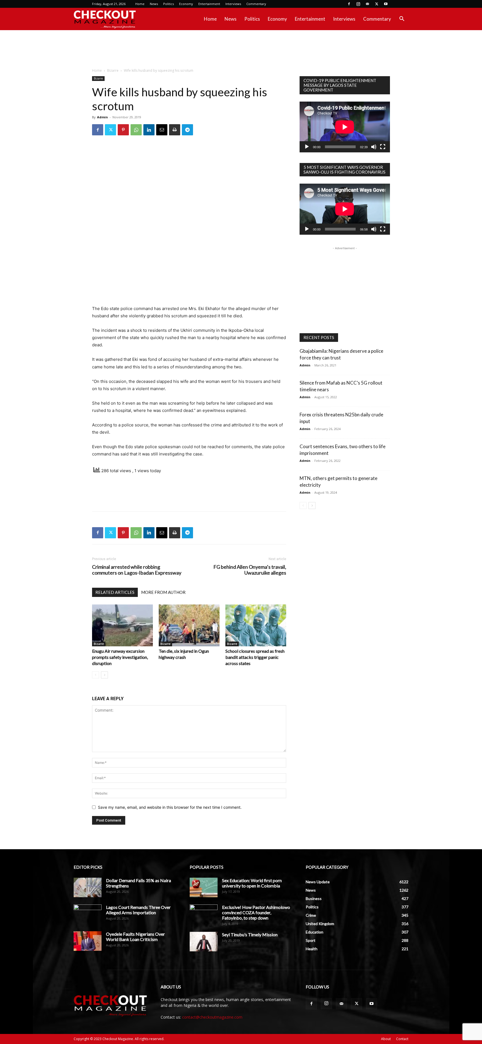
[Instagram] (358, 4)
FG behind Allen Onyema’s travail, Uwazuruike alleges (249, 570)
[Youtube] (386, 4)
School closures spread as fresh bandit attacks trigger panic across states (255, 657)
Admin (102, 117)
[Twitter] (376, 4)
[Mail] (367, 4)
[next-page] (104, 674)
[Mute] (374, 147)
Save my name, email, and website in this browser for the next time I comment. (170, 807)
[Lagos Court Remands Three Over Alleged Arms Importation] (88, 914)
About (386, 1038)
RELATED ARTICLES (114, 592)
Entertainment (209, 4)
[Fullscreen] (382, 147)
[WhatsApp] (136, 129)
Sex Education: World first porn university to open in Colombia (252, 883)
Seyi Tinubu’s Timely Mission (250, 934)
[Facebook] (349, 4)
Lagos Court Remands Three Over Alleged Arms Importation (138, 909)
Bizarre (113, 70)
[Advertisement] (241, 49)
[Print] (174, 129)
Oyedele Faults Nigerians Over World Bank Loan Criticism (135, 936)
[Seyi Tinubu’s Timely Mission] (204, 941)
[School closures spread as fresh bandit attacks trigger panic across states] (255, 625)
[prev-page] (95, 674)
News (154, 4)
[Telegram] (187, 129)
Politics (168, 4)
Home (139, 4)
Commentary (256, 4)
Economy (186, 4)
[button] (401, 19)
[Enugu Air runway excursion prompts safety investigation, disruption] (122, 625)
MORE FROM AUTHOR (163, 592)
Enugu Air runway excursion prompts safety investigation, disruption (120, 657)
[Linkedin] (149, 129)
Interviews (233, 4)
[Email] (161, 129)
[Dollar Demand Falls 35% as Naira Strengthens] (88, 887)
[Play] (307, 147)
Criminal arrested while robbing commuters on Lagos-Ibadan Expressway (136, 570)
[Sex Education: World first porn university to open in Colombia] (204, 887)
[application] (345, 127)
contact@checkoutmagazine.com (212, 1017)
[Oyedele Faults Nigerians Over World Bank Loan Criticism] (88, 941)
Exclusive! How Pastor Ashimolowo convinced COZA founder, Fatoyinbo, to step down (256, 912)
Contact (402, 1038)
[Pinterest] (123, 129)
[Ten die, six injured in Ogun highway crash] (189, 625)
